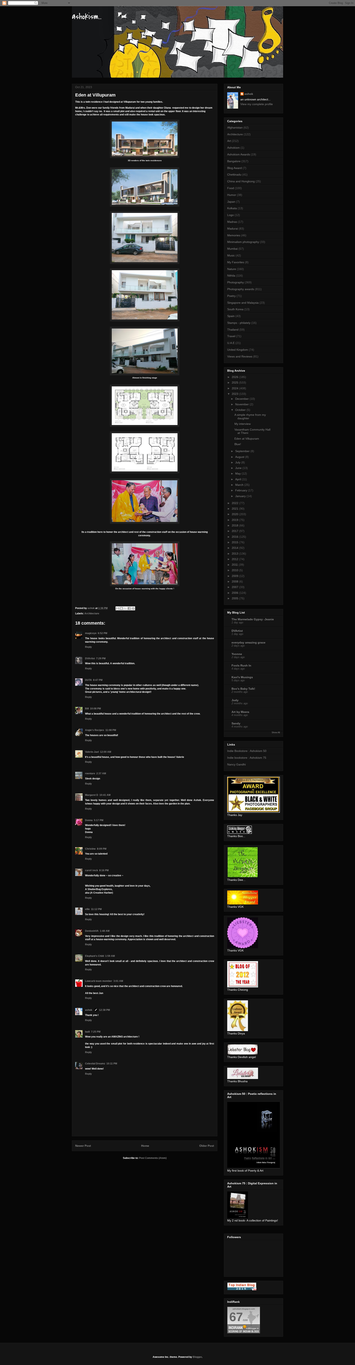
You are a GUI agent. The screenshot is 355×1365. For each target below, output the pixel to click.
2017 (235, 531)
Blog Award (234, 168)
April (238, 479)
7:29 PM (101, 658)
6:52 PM (102, 633)
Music (231, 255)
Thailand (233, 329)
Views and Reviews (239, 356)
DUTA (88, 680)
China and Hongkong (241, 181)
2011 (235, 564)
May (238, 473)
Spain (231, 316)
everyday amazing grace (248, 642)
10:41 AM (105, 795)
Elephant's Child (94, 956)
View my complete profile (256, 104)
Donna (89, 820)
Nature (231, 269)
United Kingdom (237, 349)
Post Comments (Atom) (153, 1158)
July (238, 462)
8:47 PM (98, 680)
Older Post (206, 1145)
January (241, 496)
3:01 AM (118, 981)
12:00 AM (105, 751)
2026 (235, 377)
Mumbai (232, 248)
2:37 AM (101, 773)
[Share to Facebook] (129, 608)
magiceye (91, 633)
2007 (235, 587)
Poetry (231, 296)
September (242, 451)
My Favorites (235, 262)
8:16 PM (104, 870)
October (241, 409)
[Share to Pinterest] (133, 608)
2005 (235, 598)
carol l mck (91, 870)
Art (229, 140)
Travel (231, 336)
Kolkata (232, 208)
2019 (235, 520)
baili (87, 1031)
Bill (87, 708)
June (238, 468)
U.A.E (231, 343)
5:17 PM (98, 820)
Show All (276, 732)
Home (145, 1145)
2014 (235, 547)
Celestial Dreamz (95, 1063)
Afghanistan (235, 127)
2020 (235, 514)
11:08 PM (110, 730)
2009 (235, 576)
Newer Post (83, 1145)
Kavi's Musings (242, 677)
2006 (235, 592)
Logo (230, 215)
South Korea (235, 309)
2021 (235, 508)
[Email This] (117, 608)
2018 (235, 525)
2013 (235, 553)
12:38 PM (104, 1010)
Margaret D (91, 795)
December (242, 398)
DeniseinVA (92, 931)
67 (236, 1317)
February (241, 490)
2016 (235, 536)
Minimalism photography (243, 242)
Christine (90, 848)
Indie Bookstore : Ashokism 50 (246, 751)
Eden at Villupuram (246, 438)
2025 (235, 382)
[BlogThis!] (121, 608)
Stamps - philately (238, 322)
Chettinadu (234, 174)
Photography (235, 282)
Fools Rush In (241, 665)
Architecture (91, 613)
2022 (235, 503)
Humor (231, 194)
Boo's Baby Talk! (243, 688)
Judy (235, 700)
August (240, 456)
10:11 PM (111, 1063)
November (242, 404)
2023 (235, 393)
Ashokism (233, 147)
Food (230, 188)
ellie (87, 909)
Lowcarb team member (98, 981)
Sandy (236, 723)
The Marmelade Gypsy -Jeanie (253, 619)
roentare (90, 773)
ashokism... (86, 16)
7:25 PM (95, 1031)
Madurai (232, 228)
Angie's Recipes (94, 730)
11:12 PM (96, 909)
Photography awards (240, 289)
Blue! (237, 444)
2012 (235, 559)
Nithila (231, 275)
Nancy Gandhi (236, 764)
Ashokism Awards (238, 154)
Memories (233, 235)
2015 (235, 542)
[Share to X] (125, 608)
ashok (89, 1010)
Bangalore (234, 161)
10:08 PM (95, 708)
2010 (235, 570)
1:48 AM (104, 931)
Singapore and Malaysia (243, 302)
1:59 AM (110, 956)
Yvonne (237, 654)
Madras (232, 221)
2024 (235, 388)
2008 (235, 581)
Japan (231, 201)
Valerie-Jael (92, 751)
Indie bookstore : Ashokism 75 (246, 757)
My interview (242, 423)
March (239, 484)
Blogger (197, 1357)
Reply (88, 647)
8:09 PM (101, 848)
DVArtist (90, 658)
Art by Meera (240, 712)
